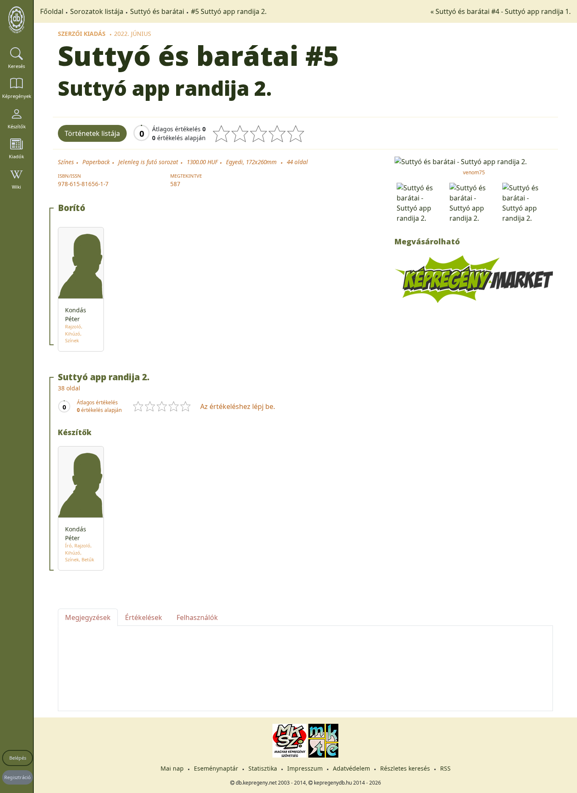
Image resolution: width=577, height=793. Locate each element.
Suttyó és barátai (157, 11)
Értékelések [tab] (143, 617)
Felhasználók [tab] (197, 617)
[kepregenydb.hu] (16, 19)
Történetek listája (92, 133)
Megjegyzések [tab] (88, 617)
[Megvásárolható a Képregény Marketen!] (474, 278)
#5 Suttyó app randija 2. (229, 11)
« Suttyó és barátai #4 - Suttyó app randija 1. (500, 11)
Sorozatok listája (96, 11)
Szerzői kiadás (82, 34)
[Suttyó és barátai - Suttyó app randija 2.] (474, 160)
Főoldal (51, 11)
